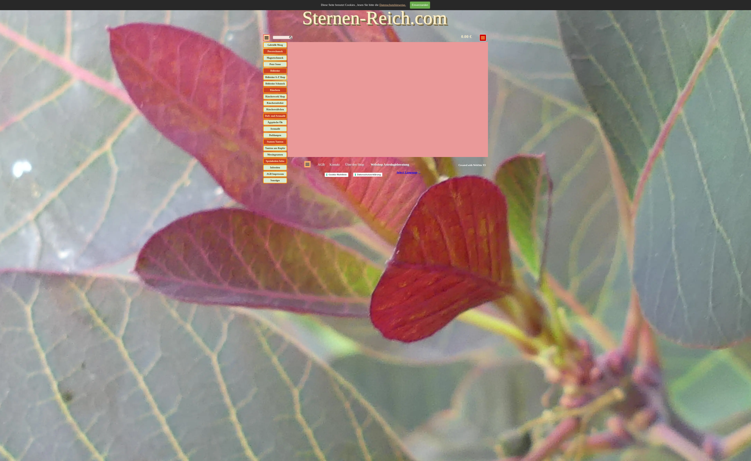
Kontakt (335, 164)
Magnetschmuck (275, 58)
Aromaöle (275, 128)
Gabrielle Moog (275, 45)
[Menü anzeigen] (266, 37)
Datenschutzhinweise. (392, 4)
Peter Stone (275, 64)
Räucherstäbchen (275, 109)
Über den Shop (354, 164)
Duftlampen (275, 135)
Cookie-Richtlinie (338, 174)
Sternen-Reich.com (374, 17)
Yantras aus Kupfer (275, 148)
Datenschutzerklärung (369, 174)
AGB (321, 164)
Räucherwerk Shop (275, 96)
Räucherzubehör (275, 103)
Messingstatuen (275, 154)
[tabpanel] (467, 165)
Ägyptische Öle (275, 122)
